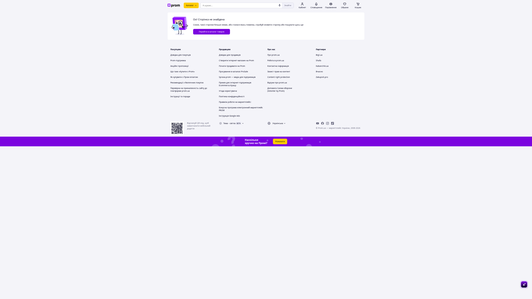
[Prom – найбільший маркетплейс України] (174, 5)
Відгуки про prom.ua (277, 82)
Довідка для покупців (180, 55)
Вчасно (319, 71)
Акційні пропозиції (179, 66)
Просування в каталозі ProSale (233, 71)
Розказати (280, 141)
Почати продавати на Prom (232, 66)
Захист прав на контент (278, 71)
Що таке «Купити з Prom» (182, 71)
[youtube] (317, 123)
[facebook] (322, 123)
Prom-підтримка (178, 60)
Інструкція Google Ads (229, 115)
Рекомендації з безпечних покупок (187, 82)
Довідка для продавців (230, 55)
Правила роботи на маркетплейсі (235, 102)
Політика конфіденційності (232, 96)
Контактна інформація (278, 66)
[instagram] (327, 123)
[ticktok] (332, 123)
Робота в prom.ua (275, 60)
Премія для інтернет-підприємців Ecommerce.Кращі (235, 84)
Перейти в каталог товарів (211, 31)
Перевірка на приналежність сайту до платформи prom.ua (188, 89)
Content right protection (278, 77)
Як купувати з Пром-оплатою (184, 77)
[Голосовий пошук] (279, 5)
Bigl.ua (319, 55)
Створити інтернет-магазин (232, 60)
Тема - (229, 123)
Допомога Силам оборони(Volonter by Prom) (279, 89)
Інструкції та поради (180, 96)
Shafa (318, 60)
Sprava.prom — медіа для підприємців (237, 77)
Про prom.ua (273, 55)
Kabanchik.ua (322, 66)
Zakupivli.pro (322, 77)
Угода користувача (228, 91)
